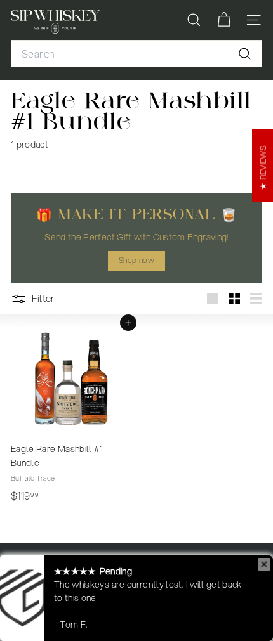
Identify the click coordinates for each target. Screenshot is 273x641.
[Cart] (224, 20)
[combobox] (136, 54)
